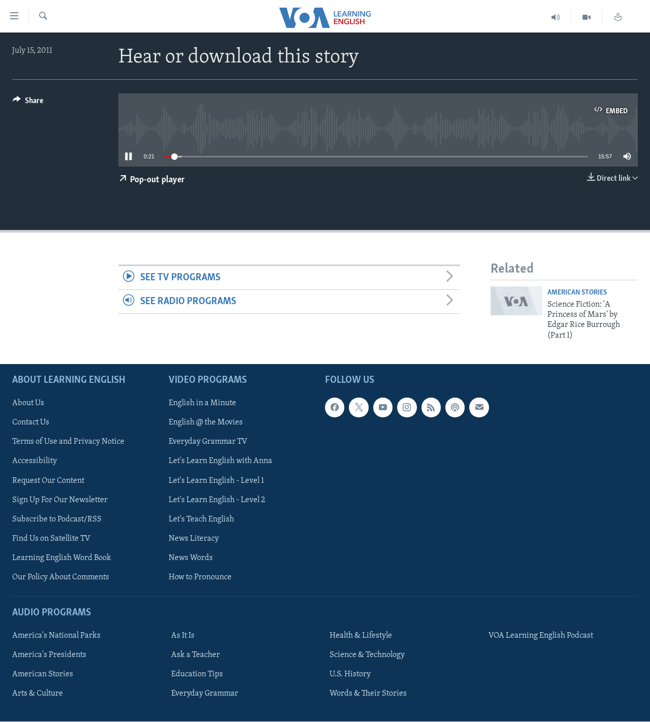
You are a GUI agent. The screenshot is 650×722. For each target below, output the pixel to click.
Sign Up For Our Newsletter (60, 500)
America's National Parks (56, 636)
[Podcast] (455, 407)
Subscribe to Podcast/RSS (57, 519)
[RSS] (431, 407)
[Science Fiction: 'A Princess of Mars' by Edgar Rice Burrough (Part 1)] (516, 300)
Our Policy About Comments (60, 577)
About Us (28, 404)
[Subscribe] (479, 407)
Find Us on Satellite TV (51, 539)
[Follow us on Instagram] (406, 407)
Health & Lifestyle (361, 636)
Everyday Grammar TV (208, 442)
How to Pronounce (200, 577)
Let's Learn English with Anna (220, 461)
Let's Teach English (201, 519)
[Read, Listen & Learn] (618, 17)
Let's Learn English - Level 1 (216, 481)
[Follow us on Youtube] (383, 407)
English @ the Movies (206, 423)
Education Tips (197, 674)
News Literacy (194, 539)
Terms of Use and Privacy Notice (68, 442)
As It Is (182, 636)
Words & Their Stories (368, 694)
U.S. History (350, 674)
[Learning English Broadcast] (555, 17)
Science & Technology (367, 655)
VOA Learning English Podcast (541, 636)
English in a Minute (202, 404)
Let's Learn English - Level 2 (217, 500)
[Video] (586, 17)
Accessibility (34, 461)
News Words (191, 558)
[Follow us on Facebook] (334, 407)
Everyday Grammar (204, 694)
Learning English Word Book (61, 558)
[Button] (28, 103)
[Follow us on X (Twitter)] (358, 407)
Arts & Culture (37, 694)
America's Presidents (49, 655)
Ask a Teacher (195, 655)
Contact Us (30, 423)
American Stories (577, 293)
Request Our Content (48, 481)
